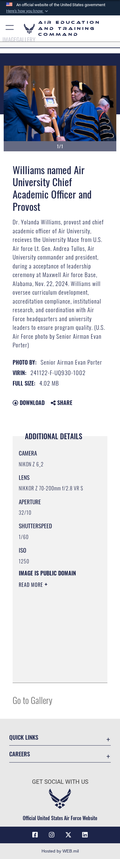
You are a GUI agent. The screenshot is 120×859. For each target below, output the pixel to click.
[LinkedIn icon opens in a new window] (85, 835)
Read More (32, 584)
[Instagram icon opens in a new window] (51, 835)
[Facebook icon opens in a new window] (35, 835)
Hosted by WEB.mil (60, 851)
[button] (27, 11)
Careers (19, 753)
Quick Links (23, 737)
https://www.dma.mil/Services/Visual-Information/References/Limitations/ (56, 671)
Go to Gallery (32, 699)
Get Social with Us (60, 781)
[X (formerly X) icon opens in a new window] (68, 835)
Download (31, 403)
